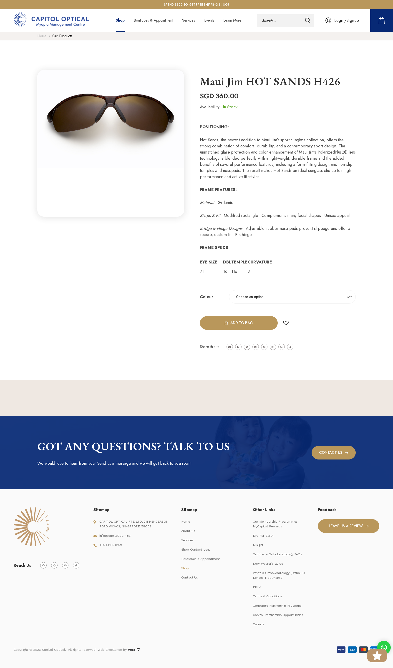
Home (41, 36)
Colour (206, 297)
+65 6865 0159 (110, 545)
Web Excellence (110, 649)
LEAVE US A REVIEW (346, 526)
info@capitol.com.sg (115, 535)
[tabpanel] (196, 4)
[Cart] (381, 20)
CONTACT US (330, 452)
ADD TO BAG (241, 322)
